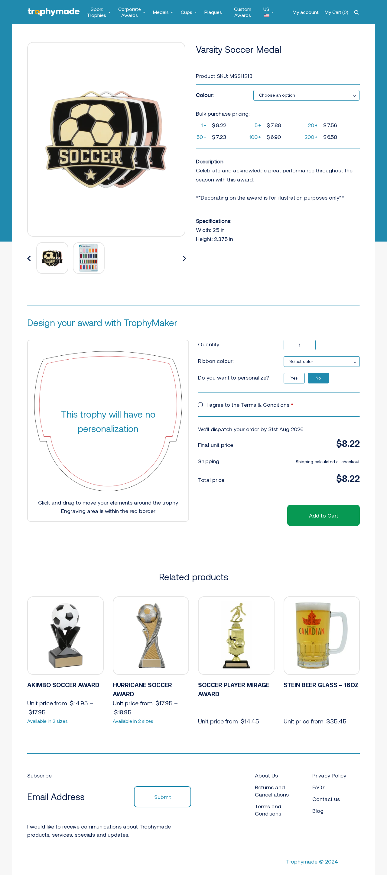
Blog (318, 810)
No (318, 377)
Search (357, 12)
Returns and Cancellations (272, 791)
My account (306, 12)
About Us (266, 775)
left (29, 258)
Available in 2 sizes (47, 721)
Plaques (213, 12)
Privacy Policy (329, 775)
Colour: (204, 94)
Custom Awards (242, 12)
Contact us (326, 799)
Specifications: (213, 220)
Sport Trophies (96, 12)
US (266, 9)
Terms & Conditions (265, 404)
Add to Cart (323, 515)
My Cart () (336, 12)
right (184, 258)
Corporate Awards (129, 12)
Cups (186, 12)
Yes (294, 377)
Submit (162, 796)
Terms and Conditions (268, 810)
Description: (210, 161)
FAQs (318, 787)
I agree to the (250, 404)
